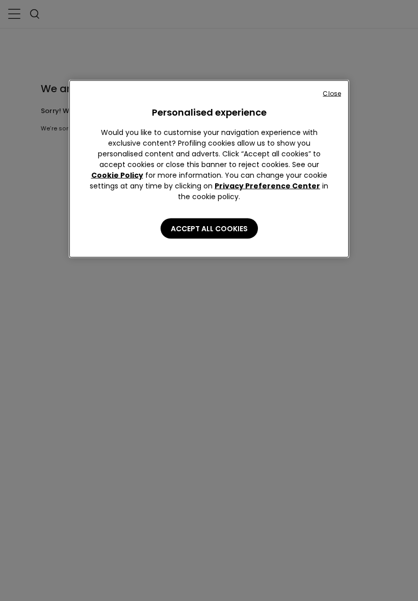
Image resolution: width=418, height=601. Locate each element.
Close (332, 93)
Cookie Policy (117, 175)
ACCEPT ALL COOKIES (209, 229)
